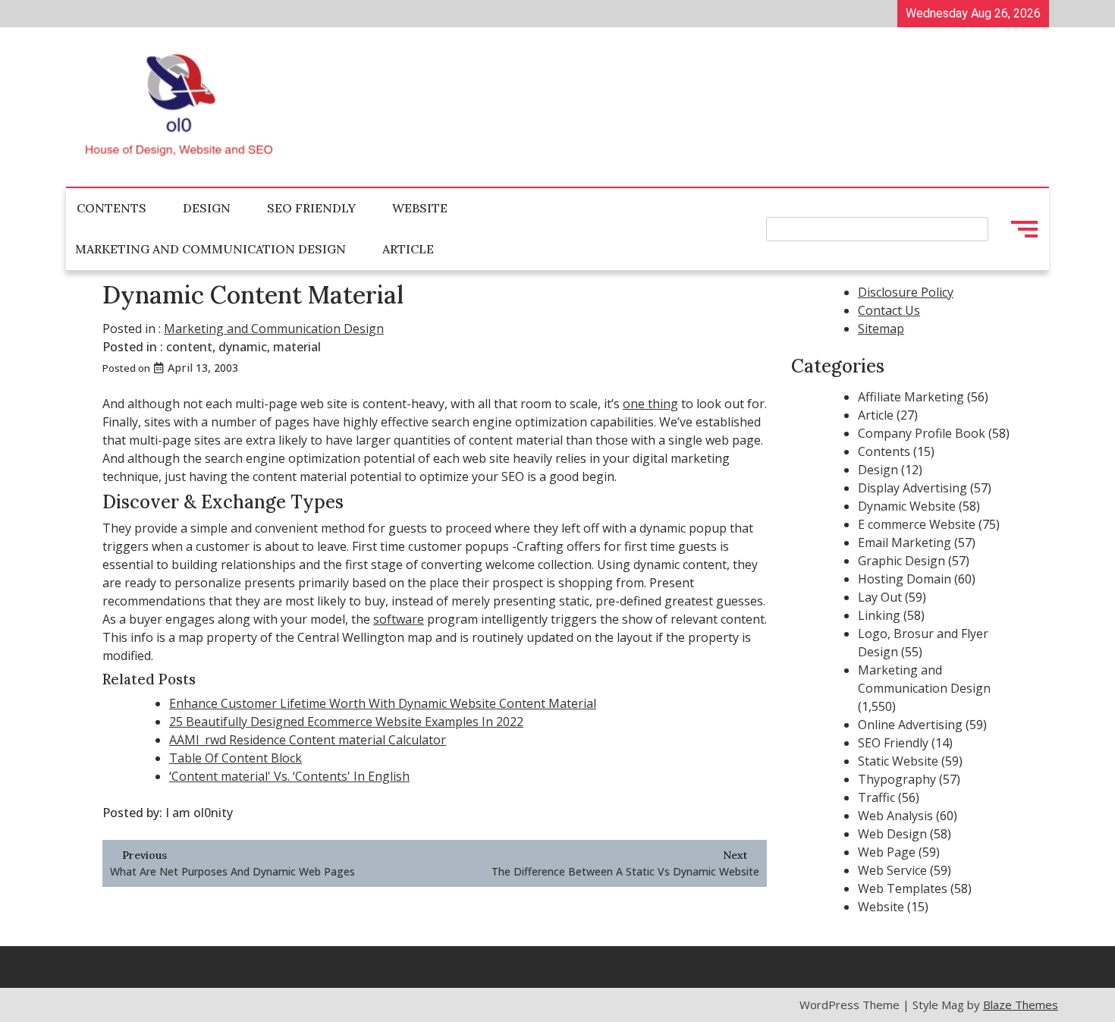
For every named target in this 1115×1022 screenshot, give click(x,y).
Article (408, 248)
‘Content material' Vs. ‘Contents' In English (289, 776)
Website (420, 207)
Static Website (898, 761)
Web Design (892, 833)
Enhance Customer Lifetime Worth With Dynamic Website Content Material (382, 703)
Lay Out (880, 597)
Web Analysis (895, 815)
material (297, 346)
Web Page (887, 852)
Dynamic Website (907, 506)
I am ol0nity (199, 812)
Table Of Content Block (235, 758)
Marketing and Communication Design (210, 248)
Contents (111, 207)
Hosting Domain (904, 579)
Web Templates (902, 888)
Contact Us (889, 310)
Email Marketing (904, 542)
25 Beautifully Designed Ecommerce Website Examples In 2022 (346, 721)
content (189, 346)
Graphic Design (901, 560)
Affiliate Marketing (911, 396)
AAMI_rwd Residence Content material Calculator (307, 739)
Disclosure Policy (905, 292)
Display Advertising (912, 488)
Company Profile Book (921, 433)
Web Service (892, 870)
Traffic (876, 797)
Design (207, 207)
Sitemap (881, 328)
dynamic (242, 346)
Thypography (897, 779)
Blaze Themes (1020, 1004)
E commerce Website (916, 524)
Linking (879, 615)
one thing (650, 403)
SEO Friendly (311, 207)
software (398, 619)
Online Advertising (910, 724)
